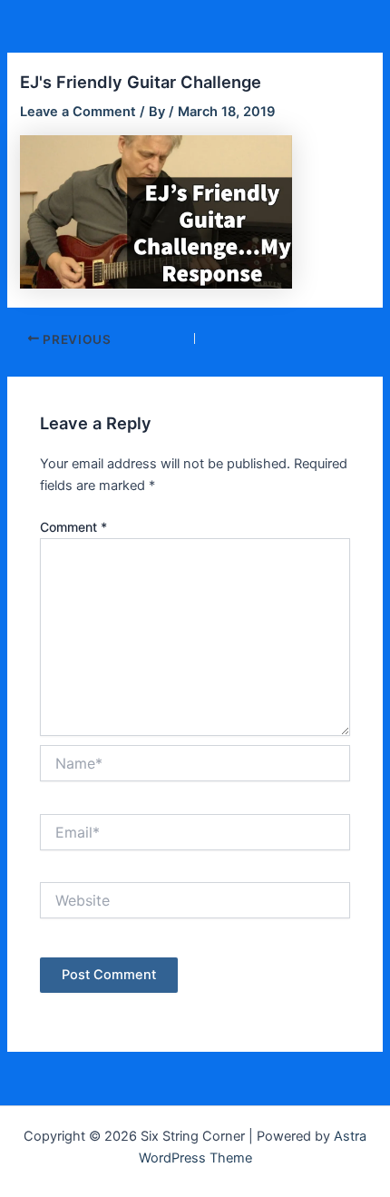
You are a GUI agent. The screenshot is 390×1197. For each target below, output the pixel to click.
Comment (73, 527)
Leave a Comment (78, 111)
